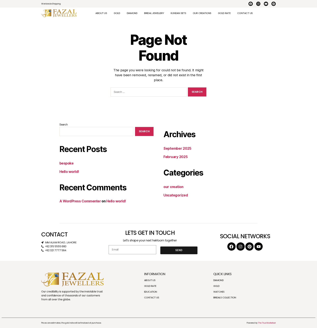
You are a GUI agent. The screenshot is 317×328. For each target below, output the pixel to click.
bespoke (66, 163)
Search (63, 124)
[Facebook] (250, 4)
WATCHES (219, 291)
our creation (173, 187)
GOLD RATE (224, 13)
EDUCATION (150, 291)
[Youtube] (266, 4)
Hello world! (69, 172)
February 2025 (175, 157)
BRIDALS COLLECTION (224, 297)
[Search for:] (148, 92)
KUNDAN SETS (178, 13)
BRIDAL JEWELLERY (154, 13)
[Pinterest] (273, 4)
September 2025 (177, 148)
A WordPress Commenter (80, 201)
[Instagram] (258, 4)
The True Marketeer (267, 322)
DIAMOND (132, 13)
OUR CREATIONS (202, 13)
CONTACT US (245, 13)
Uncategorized (175, 195)
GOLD (117, 13)
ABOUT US (101, 13)
